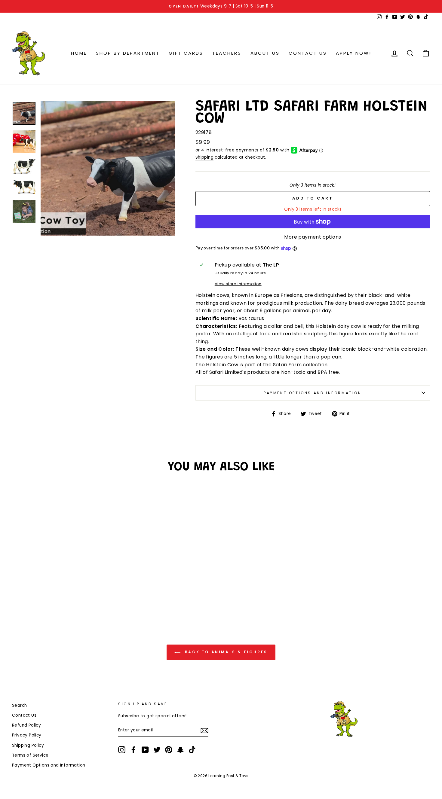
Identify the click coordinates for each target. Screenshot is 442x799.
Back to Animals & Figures (225, 651)
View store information (238, 283)
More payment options (312, 236)
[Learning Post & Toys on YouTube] (145, 749)
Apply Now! (353, 53)
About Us (265, 53)
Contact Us (308, 53)
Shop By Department (128, 53)
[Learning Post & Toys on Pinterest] (168, 749)
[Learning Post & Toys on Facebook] (133, 749)
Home (79, 53)
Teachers (226, 53)
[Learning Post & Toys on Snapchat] (180, 749)
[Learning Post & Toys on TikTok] (192, 749)
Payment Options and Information (313, 392)
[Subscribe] (204, 730)
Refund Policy (26, 725)
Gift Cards (186, 53)
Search (19, 705)
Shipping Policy (28, 745)
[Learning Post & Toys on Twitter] (157, 749)
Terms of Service (30, 755)
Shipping (204, 157)
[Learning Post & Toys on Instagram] (121, 749)
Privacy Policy (26, 735)
